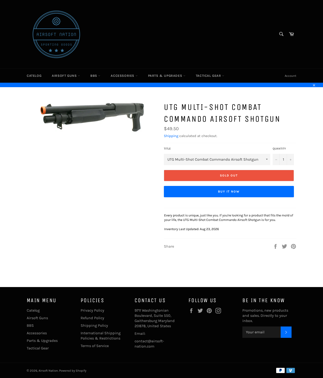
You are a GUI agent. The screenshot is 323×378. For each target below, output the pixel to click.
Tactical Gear (209, 76)
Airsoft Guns (65, 76)
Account (290, 75)
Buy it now (229, 191)
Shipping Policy (94, 325)
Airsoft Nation (48, 370)
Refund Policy (92, 318)
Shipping (171, 136)
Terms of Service (95, 346)
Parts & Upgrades (165, 76)
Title (167, 148)
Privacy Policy (92, 310)
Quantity (279, 148)
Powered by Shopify (72, 370)
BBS (94, 76)
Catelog (34, 76)
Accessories (123, 76)
